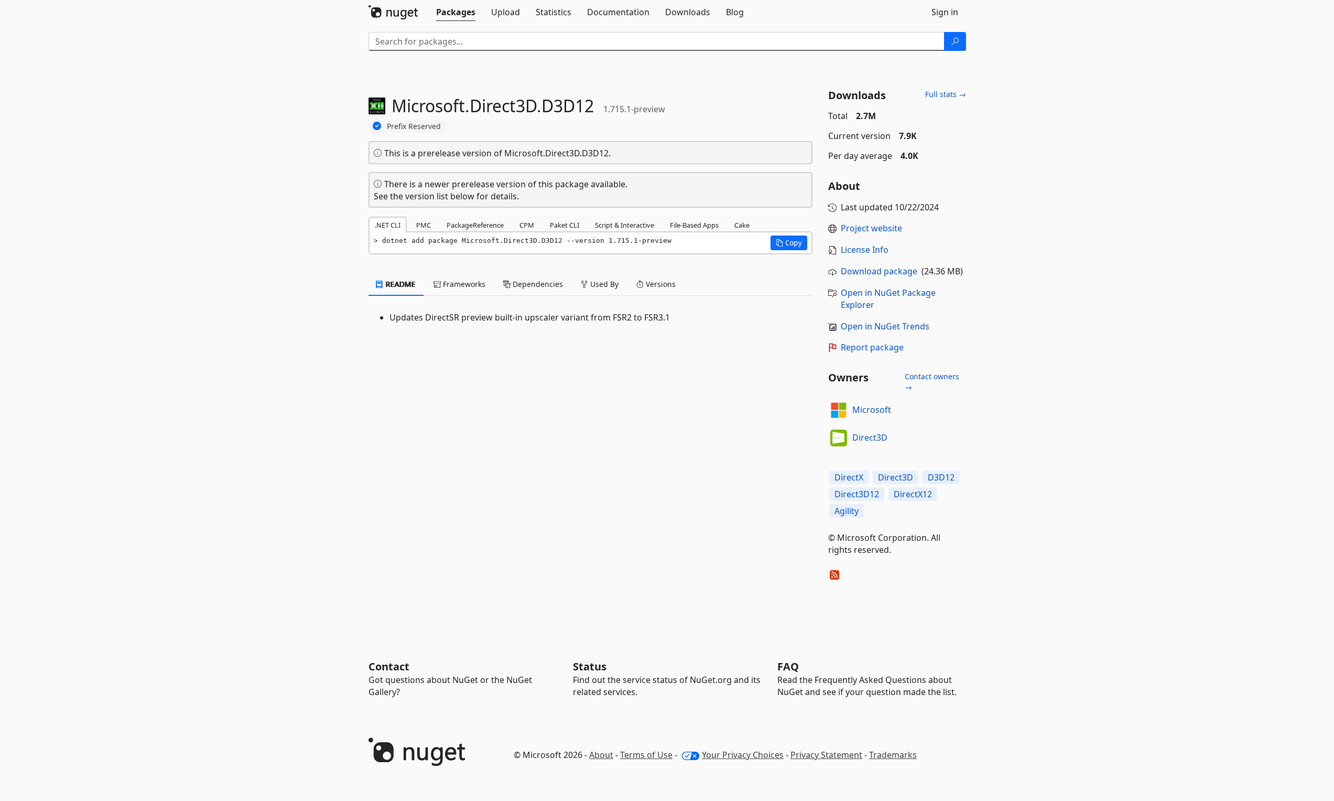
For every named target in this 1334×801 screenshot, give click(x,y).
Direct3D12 (856, 494)
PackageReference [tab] (475, 225)
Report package (872, 347)
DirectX (848, 477)
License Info (864, 249)
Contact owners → (932, 381)
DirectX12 (913, 494)
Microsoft (871, 409)
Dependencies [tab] (537, 284)
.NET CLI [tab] (387, 225)
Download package (879, 271)
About (601, 755)
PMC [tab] (423, 225)
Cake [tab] (742, 225)
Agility (846, 511)
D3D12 (941, 477)
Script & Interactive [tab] (624, 225)
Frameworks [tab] (463, 284)
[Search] (955, 41)
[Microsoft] (838, 410)
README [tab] (400, 284)
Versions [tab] (660, 284)
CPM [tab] (526, 225)
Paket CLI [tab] (564, 225)
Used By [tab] (603, 284)
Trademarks (893, 755)
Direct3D (869, 437)
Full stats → (945, 94)
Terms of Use (646, 755)
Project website (871, 228)
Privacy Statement (826, 755)
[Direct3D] (838, 438)
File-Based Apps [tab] (694, 225)
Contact (388, 666)
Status (589, 666)
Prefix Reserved (414, 126)
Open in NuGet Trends (885, 326)
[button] (789, 243)
